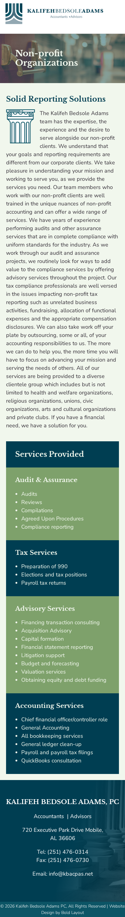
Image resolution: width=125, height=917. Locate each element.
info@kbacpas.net (70, 873)
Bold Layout (72, 912)
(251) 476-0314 (67, 852)
